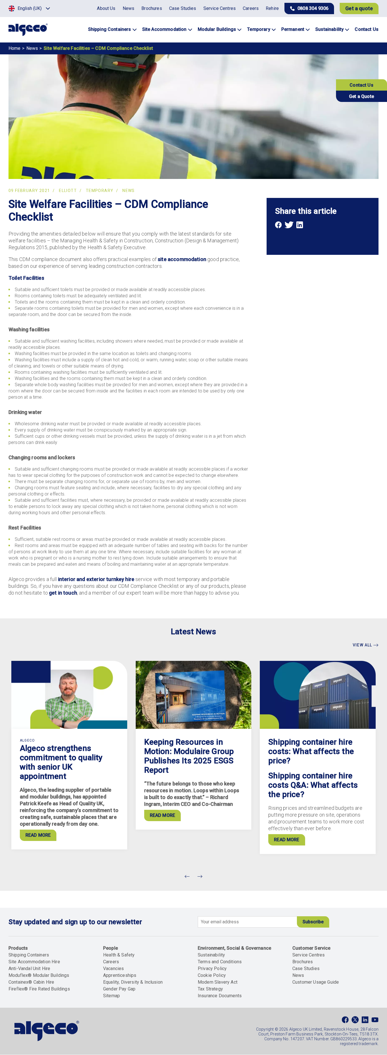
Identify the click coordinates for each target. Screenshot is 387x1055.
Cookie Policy (212, 975)
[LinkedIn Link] (365, 1021)
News (32, 48)
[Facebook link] (345, 1021)
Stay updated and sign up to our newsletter (75, 922)
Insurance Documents (220, 995)
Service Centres (308, 955)
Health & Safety (119, 955)
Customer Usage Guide (315, 982)
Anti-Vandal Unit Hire (29, 968)
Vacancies (113, 968)
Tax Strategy (210, 989)
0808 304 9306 (312, 8)
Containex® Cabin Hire (31, 982)
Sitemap (111, 995)
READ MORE (38, 835)
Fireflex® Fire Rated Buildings (39, 989)
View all (363, 645)
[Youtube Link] (375, 1021)
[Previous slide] (187, 876)
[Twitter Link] (355, 1021)
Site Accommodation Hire (34, 961)
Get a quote (359, 8)
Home (14, 48)
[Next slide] (199, 876)
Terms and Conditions (220, 961)
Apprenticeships (119, 975)
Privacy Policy (212, 968)
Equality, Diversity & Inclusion (133, 982)
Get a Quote (361, 96)
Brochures (302, 961)
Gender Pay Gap (119, 989)
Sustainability (211, 955)
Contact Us (361, 85)
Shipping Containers (28, 955)
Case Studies (306, 968)
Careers (111, 961)
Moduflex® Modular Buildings (38, 975)
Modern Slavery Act (217, 982)
